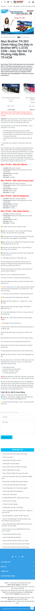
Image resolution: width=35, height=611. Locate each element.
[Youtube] (22, 556)
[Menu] (2, 2)
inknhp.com (12, 287)
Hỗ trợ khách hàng (8, 576)
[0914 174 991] (12, 2)
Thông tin (4, 571)
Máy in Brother (17, 609)
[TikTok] (19, 556)
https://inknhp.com (16, 323)
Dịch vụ (3, 566)
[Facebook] (12, 556)
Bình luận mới (7, 437)
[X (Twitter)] (16, 556)
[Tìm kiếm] (5, 2)
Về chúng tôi (5, 562)
